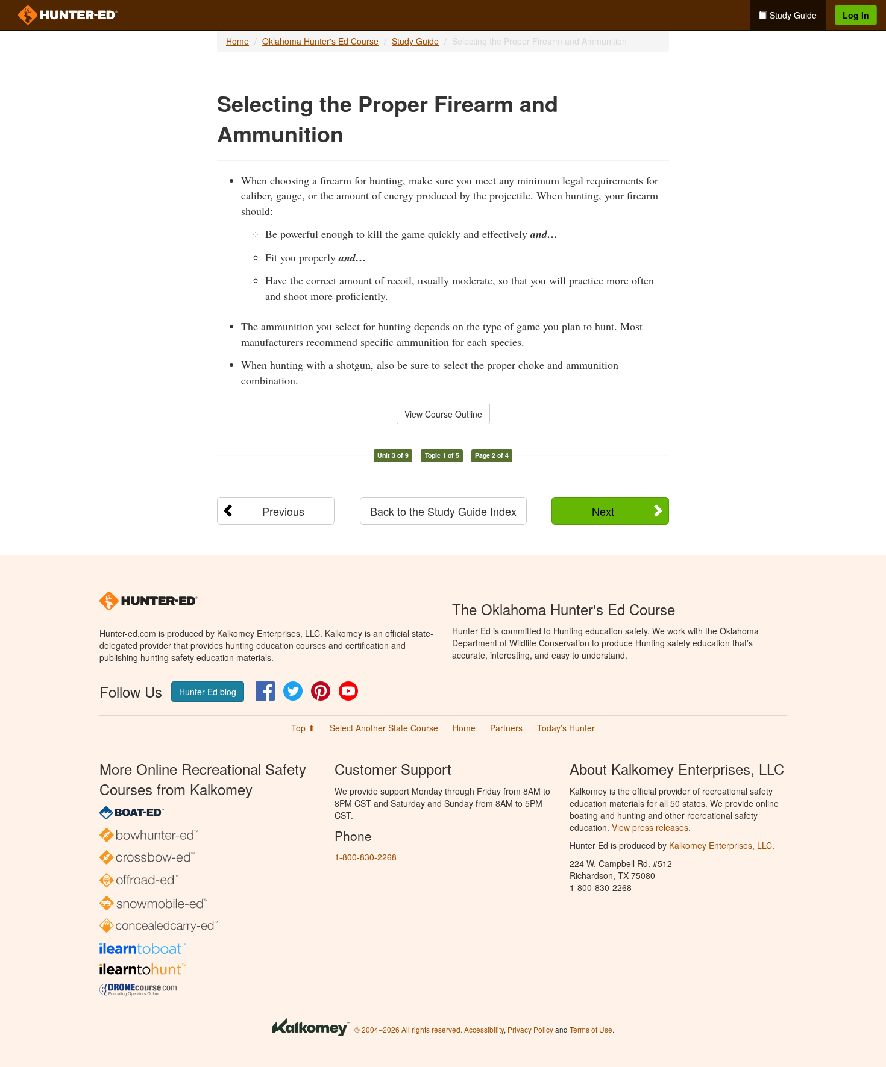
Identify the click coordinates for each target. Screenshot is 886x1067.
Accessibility (484, 1029)
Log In (856, 15)
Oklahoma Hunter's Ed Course (320, 41)
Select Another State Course (384, 728)
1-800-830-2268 (366, 857)
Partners (506, 728)
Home (237, 41)
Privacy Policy (530, 1029)
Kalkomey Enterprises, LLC (720, 845)
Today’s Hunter (566, 728)
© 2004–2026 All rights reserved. (408, 1029)
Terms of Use (591, 1029)
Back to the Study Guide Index (443, 511)
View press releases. (651, 827)
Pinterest (320, 691)
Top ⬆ (303, 728)
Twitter (293, 691)
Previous (283, 511)
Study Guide (792, 15)
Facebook (265, 691)
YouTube (348, 691)
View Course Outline (443, 414)
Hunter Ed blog (207, 692)
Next (603, 511)
